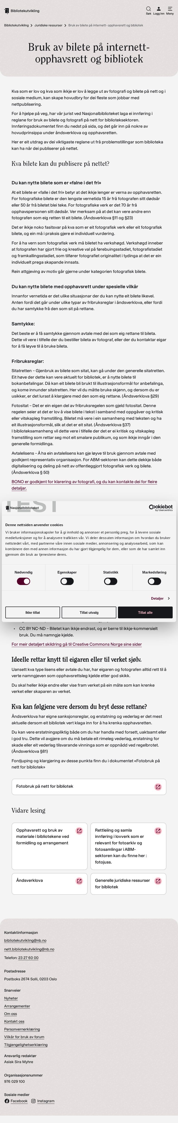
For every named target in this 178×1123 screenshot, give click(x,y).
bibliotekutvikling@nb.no (25, 940)
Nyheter (11, 998)
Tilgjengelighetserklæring (26, 1045)
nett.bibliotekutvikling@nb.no (29, 949)
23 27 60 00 (28, 958)
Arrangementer (17, 1006)
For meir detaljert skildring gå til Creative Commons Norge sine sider (77, 644)
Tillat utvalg (89, 612)
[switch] (67, 581)
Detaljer (157, 598)
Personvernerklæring (22, 1029)
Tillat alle (145, 612)
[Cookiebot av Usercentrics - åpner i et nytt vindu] (152, 508)
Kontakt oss (14, 1021)
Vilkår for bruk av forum (24, 1037)
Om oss (10, 1014)
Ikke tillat (32, 612)
